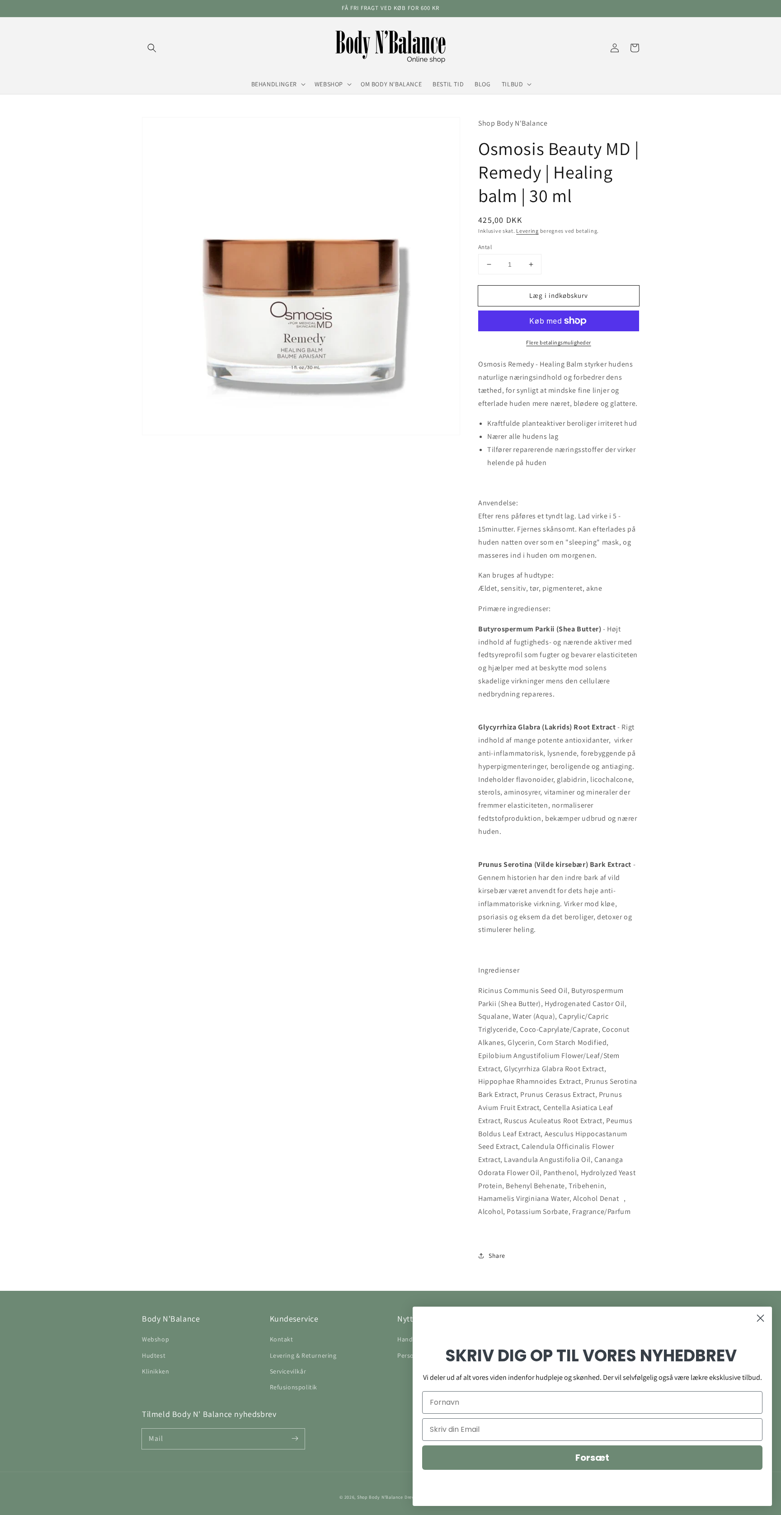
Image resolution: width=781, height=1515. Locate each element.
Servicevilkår (288, 1371)
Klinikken (155, 1371)
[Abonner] (295, 1439)
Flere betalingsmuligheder (558, 342)
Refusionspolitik (294, 1387)
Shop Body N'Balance (380, 1497)
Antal (485, 247)
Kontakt (281, 1339)
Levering (527, 230)
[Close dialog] (760, 1318)
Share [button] (497, 1256)
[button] (152, 48)
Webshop (155, 1339)
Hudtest (153, 1355)
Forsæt (592, 1457)
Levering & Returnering (303, 1355)
